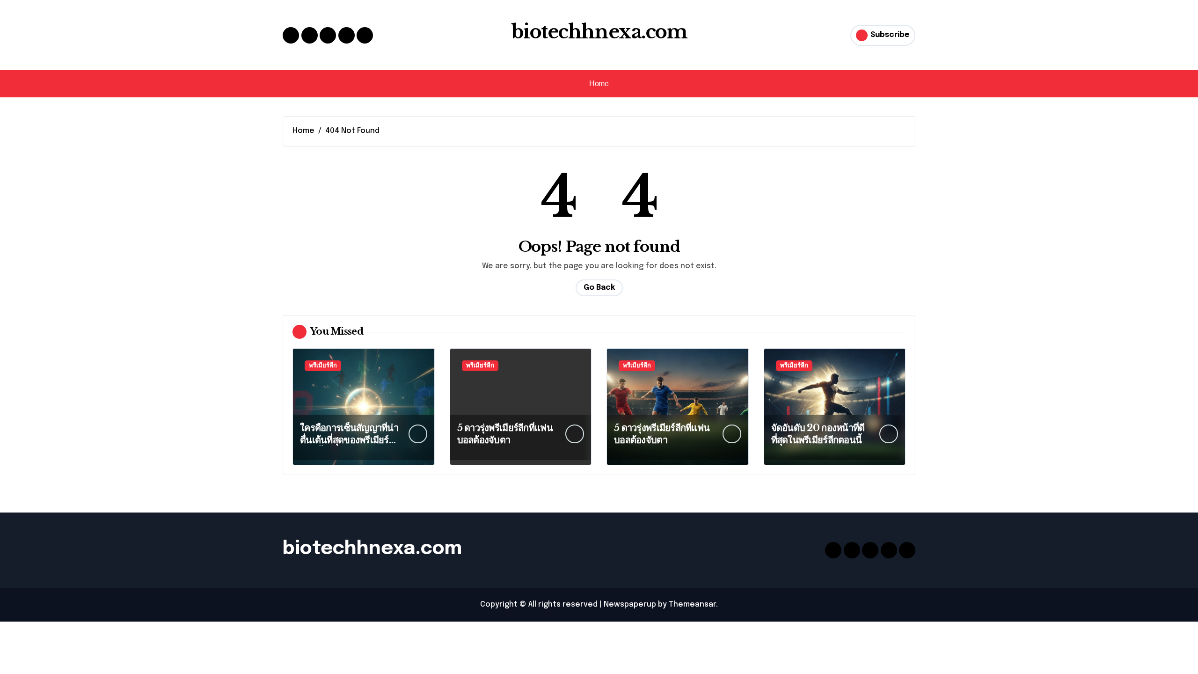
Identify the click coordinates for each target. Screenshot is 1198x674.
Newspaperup (630, 604)
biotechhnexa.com (599, 32)
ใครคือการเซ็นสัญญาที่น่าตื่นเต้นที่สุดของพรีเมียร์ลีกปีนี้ (349, 440)
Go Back (599, 288)
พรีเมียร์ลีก (323, 366)
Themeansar (692, 604)
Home (598, 84)
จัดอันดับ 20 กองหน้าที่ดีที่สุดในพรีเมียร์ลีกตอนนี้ (818, 434)
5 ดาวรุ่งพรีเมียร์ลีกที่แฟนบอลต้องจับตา (505, 434)
